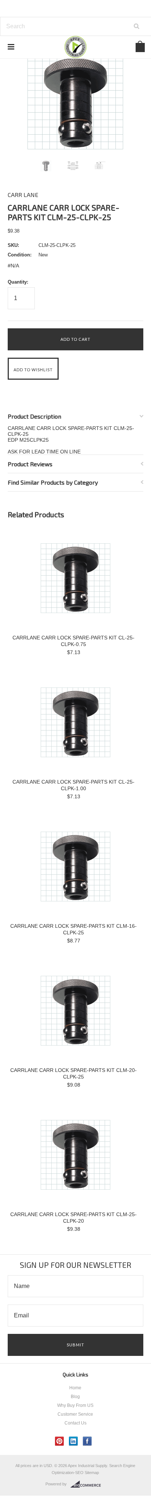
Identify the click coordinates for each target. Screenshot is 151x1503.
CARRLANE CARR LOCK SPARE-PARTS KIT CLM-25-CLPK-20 (73, 1217)
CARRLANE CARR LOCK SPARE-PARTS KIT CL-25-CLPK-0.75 (73, 641)
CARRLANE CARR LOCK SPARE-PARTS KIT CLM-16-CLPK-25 (73, 929)
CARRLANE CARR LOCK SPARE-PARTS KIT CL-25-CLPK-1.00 (73, 785)
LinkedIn (73, 1441)
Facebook (87, 1441)
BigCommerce (87, 1484)
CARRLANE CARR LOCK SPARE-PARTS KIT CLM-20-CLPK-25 (73, 1073)
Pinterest (59, 1441)
